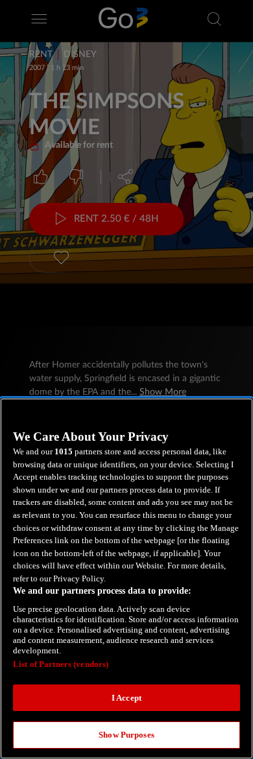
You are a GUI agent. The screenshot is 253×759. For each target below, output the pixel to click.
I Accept (126, 698)
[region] (126, 578)
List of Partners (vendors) (60, 664)
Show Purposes (126, 735)
